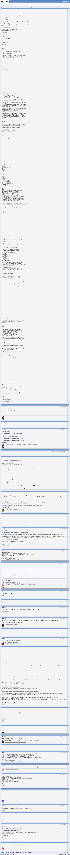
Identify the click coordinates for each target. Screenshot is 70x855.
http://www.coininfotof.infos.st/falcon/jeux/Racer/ (32, 757)
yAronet (65, 854)
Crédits (12, 854)
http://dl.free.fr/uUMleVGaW (22, 21)
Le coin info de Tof (12, 558)
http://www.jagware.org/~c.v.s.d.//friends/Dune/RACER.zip (12, 433)
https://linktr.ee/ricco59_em (20, 800)
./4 (7, 565)
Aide (2, 854)
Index (3, 852)
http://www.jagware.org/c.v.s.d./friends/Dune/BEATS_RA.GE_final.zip (14, 440)
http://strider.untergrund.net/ (13, 642)
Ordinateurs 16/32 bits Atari (16, 852)
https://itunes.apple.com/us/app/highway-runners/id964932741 (15, 742)
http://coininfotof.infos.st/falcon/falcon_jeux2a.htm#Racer (21, 845)
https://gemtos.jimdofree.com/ (10, 820)
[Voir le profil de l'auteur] (4, 451)
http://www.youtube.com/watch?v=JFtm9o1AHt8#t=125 (36, 496)
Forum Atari (9, 852)
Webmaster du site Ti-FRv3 (9, 582)
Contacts (8, 854)
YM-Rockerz (16, 509)
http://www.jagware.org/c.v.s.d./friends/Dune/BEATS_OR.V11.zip (13, 438)
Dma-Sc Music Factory (9, 509)
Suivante (66, 7)
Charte (5, 854)
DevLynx (18, 582)
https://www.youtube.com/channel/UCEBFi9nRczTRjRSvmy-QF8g (25, 547)
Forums (5, 852)
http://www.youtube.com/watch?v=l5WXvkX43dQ (10, 830)
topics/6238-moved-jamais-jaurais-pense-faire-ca (27, 584)
